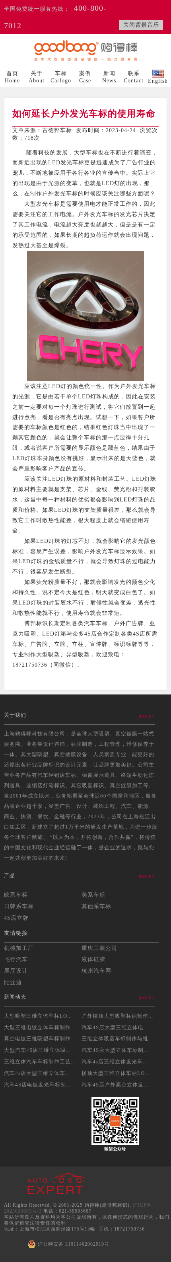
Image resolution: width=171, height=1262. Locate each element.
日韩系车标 (19, 906)
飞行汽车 (16, 959)
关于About (37, 77)
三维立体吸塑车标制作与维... (117, 1039)
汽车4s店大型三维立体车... (37, 1073)
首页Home (12, 77)
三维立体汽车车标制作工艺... (40, 1062)
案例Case (85, 77)
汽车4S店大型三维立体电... (115, 1027)
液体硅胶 (93, 959)
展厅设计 (16, 970)
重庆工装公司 (99, 948)
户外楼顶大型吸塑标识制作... (117, 1016)
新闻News (109, 77)
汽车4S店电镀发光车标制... (37, 1085)
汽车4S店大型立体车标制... (115, 1050)
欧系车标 (16, 894)
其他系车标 (96, 906)
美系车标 (93, 894)
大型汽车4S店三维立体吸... (37, 1050)
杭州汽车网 (96, 970)
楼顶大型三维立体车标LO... (116, 1073)
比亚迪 (13, 982)
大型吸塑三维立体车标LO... (38, 1016)
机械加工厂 (19, 948)
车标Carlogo (61, 77)
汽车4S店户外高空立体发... (115, 1085)
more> (146, 715)
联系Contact (134, 77)
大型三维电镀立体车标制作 (37, 1027)
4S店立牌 (16, 918)
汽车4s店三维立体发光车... (115, 1062)
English (158, 81)
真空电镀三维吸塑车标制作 (37, 1039)
